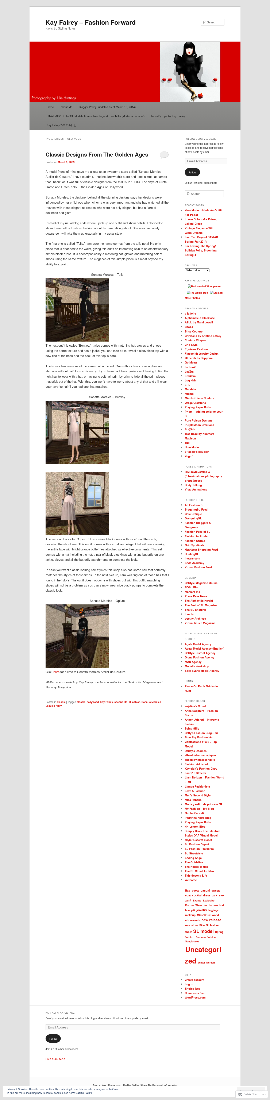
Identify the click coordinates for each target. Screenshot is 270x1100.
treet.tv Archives (195, 618)
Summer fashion (206, 937)
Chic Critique (193, 514)
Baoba (189, 327)
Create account (194, 980)
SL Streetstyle (194, 853)
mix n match (192, 920)
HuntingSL (192, 554)
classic (61, 702)
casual (205, 890)
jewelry (201, 910)
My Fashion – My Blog (199, 809)
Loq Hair (190, 380)
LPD (187, 385)
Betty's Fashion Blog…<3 (201, 733)
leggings (213, 910)
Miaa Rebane (193, 800)
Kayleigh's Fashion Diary (201, 768)
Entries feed (192, 988)
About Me (66, 107)
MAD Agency (193, 662)
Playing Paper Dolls (198, 407)
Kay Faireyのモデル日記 (61, 125)
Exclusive (209, 900)
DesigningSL (193, 518)
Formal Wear (193, 905)
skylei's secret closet (198, 840)
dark (214, 895)
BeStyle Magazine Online (201, 583)
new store (191, 925)
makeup (190, 915)
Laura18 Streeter (195, 773)
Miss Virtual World (208, 915)
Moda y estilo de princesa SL (204, 804)
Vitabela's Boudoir (197, 452)
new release (211, 919)
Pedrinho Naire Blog (198, 818)
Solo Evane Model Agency (202, 671)
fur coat (213, 905)
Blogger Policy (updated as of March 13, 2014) (107, 107)
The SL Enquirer (195, 610)
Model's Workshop (197, 666)
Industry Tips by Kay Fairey (168, 116)
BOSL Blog (192, 587)
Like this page (55, 1059)
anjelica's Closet (195, 706)
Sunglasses (192, 941)
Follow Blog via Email (200, 138)
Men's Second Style (198, 795)
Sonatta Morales (151, 702)
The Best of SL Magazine (201, 605)
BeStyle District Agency (200, 653)
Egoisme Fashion (196, 349)
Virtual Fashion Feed (198, 567)
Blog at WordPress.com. (107, 1085)
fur (205, 905)
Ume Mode (192, 447)
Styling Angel (193, 858)
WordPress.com (195, 997)
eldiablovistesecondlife (200, 760)
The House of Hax (196, 867)
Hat (221, 905)
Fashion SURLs (195, 541)
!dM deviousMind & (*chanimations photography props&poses (203, 476)
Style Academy (194, 563)
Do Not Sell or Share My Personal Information (150, 1085)
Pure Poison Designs (198, 420)
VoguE (189, 456)
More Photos (192, 298)
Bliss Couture (193, 331)
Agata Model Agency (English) (204, 648)
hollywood (93, 702)
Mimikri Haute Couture (199, 398)
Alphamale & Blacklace (200, 318)
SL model (203, 931)
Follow (192, 172)
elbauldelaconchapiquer (200, 755)
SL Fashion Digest (197, 844)
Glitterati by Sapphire (199, 358)
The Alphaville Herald (199, 601)
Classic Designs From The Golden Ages (97, 154)
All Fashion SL (194, 505)
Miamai (189, 394)
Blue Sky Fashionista (198, 737)
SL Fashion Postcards (199, 849)
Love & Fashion (195, 791)
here (56, 671)
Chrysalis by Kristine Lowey (203, 336)
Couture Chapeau (196, 340)
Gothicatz (191, 362)
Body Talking (193, 485)
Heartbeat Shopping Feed (201, 549)
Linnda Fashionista (197, 786)
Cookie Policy (84, 1093)
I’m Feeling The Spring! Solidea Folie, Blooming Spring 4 (201, 250)
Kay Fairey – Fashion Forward (91, 22)
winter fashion (206, 962)
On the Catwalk (194, 813)
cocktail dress (201, 895)
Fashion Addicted (196, 764)
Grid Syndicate (194, 545)
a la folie (190, 313)
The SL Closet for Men (199, 871)
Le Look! (190, 367)
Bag (187, 890)
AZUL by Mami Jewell (199, 322)
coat (188, 895)
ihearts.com (192, 558)
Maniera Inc (192, 592)
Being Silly (192, 728)
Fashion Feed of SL (197, 532)
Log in (189, 984)
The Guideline (194, 862)
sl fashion (134, 702)
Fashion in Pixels (196, 536)
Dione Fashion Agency (199, 657)
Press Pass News (196, 596)
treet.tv (189, 614)
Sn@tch (190, 429)
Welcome (191, 880)
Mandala (190, 389)
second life (120, 702)
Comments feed (195, 993)
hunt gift (190, 910)
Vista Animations (196, 489)
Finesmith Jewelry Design (202, 353)
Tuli (187, 443)
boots (195, 890)
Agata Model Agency (198, 644)
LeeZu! (189, 371)
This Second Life (196, 875)
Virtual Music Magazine (200, 623)
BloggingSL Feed (196, 509)
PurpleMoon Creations (199, 425)
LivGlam (190, 376)
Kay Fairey (106, 702)
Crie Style (191, 345)
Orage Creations (195, 403)
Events (197, 900)
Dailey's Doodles (196, 751)
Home (50, 107)
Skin (202, 925)
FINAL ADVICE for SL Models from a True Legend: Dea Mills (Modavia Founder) (95, 116)
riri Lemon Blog (195, 826)
